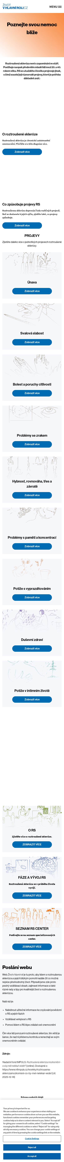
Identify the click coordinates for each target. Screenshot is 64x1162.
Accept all (31, 1156)
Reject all (32, 1147)
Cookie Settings (32, 1139)
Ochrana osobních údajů (32, 1097)
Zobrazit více (22, 152)
